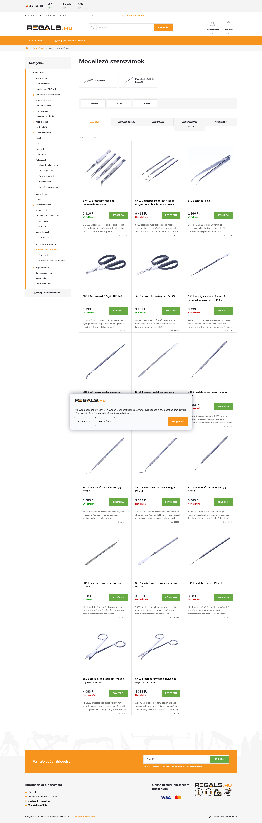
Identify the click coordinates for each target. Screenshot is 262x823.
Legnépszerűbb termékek (189, 124)
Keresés (163, 27)
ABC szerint (221, 122)
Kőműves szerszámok (46, 244)
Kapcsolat (29, 15)
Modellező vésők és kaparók (52, 260)
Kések (38, 138)
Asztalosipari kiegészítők (47, 215)
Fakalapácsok (45, 181)
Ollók (38, 143)
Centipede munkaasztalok (48, 94)
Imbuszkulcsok (46, 237)
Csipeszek (43, 255)
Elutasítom (105, 421)
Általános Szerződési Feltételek (52, 15)
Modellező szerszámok (47, 249)
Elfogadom (178, 421)
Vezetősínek (41, 210)
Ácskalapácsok (46, 170)
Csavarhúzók (42, 193)
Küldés (219, 759)
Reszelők (40, 149)
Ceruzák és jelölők (44, 105)
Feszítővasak (42, 221)
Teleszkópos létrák (44, 272)
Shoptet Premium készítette (225, 816)
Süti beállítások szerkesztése (82, 816)
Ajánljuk (94, 122)
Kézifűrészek (42, 121)
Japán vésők (41, 127)
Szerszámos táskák (45, 116)
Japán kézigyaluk (43, 132)
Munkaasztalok (43, 83)
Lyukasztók (41, 226)
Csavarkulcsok (42, 232)
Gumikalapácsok (46, 176)
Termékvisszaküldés (37, 805)
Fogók (39, 199)
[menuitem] (37, 40)
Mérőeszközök (42, 110)
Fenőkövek (41, 154)
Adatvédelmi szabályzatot (190, 766)
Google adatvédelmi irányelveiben (112, 413)
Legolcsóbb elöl (126, 122)
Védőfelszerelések (44, 100)
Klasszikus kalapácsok (49, 165)
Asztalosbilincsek (44, 204)
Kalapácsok (41, 159)
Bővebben (171, 215)
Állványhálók (42, 278)
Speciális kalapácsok (48, 187)
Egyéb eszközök (43, 283)
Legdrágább (158, 122)
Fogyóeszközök (43, 267)
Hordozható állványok (46, 89)
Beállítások (84, 421)
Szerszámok (39, 72)
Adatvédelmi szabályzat (39, 800)
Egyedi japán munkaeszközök (46, 292)
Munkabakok (42, 78)
